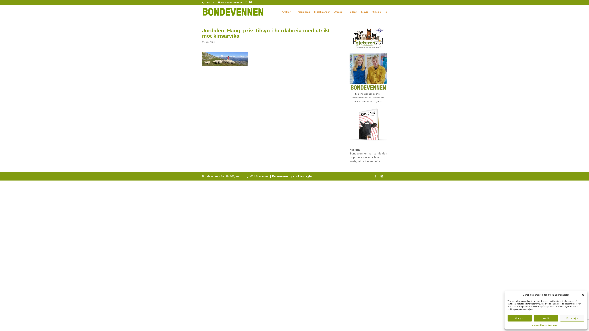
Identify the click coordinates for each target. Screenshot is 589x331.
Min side (376, 12)
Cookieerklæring (539, 325)
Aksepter (520, 318)
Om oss (338, 12)
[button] (582, 294)
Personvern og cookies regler (292, 176)
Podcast (353, 12)
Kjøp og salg (304, 12)
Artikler (286, 12)
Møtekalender (322, 12)
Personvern (553, 325)
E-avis (364, 12)
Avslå (546, 318)
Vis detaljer (572, 318)
